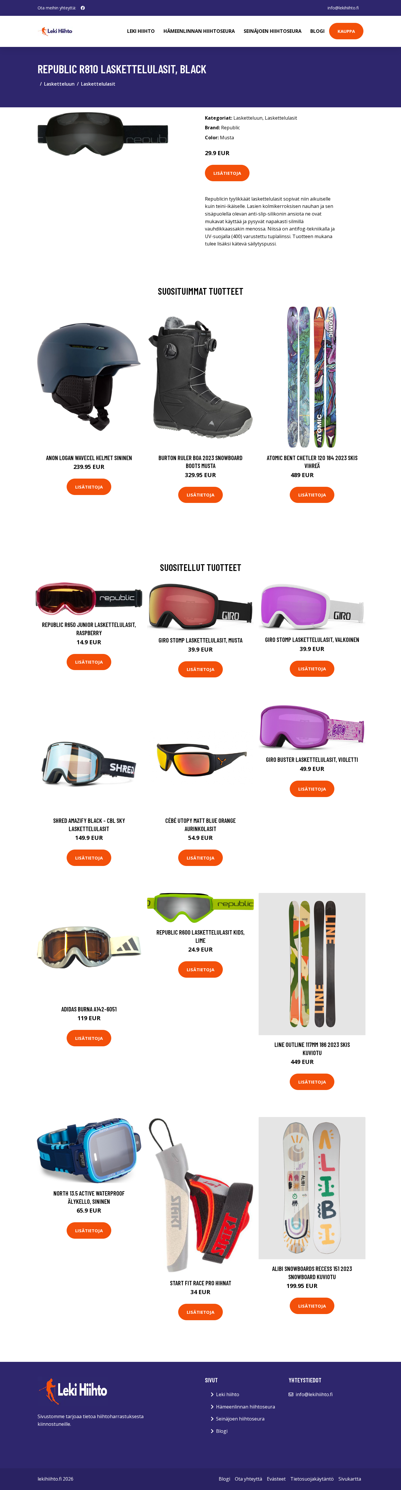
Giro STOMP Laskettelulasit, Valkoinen (312, 639)
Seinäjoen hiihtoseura (272, 31)
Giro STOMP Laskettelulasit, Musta (200, 640)
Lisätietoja (227, 173)
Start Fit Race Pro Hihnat (200, 1282)
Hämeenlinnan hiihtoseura (199, 31)
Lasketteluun (59, 84)
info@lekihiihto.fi (343, 8)
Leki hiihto (141, 31)
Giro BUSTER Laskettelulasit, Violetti (312, 759)
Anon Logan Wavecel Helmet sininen (89, 457)
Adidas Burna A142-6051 (89, 1009)
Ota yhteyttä (248, 1479)
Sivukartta (349, 1479)
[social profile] (82, 7)
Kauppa (346, 31)
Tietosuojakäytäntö (312, 1479)
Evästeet (276, 1479)
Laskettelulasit (98, 84)
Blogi (317, 31)
